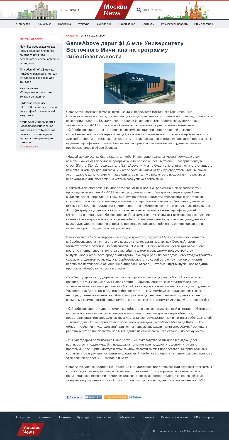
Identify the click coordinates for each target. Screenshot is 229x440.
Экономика (44, 24)
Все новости (29, 146)
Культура (83, 24)
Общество (23, 24)
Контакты (148, 24)
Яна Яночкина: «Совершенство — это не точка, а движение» (36, 92)
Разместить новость (174, 24)
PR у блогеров (203, 24)
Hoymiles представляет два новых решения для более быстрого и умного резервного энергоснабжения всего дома (39, 55)
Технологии (103, 24)
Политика (64, 24)
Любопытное (126, 24)
